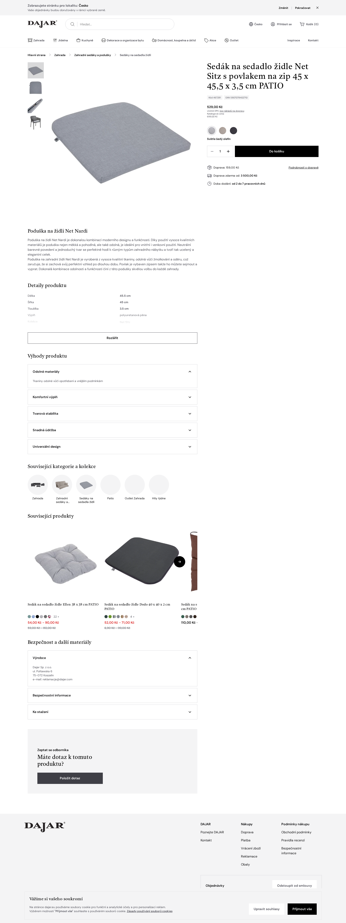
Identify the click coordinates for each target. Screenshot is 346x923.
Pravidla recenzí (293, 840)
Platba (245, 840)
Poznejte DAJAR (212, 832)
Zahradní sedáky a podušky (92, 55)
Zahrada (59, 55)
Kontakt (313, 40)
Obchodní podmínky (296, 832)
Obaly (245, 864)
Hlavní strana (36, 55)
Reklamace (249, 856)
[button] (112, 371)
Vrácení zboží (251, 848)
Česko (258, 24)
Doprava (247, 832)
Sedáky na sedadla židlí (135, 55)
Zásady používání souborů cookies (149, 911)
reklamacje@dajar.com (57, 679)
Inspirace (293, 40)
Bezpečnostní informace (291, 850)
